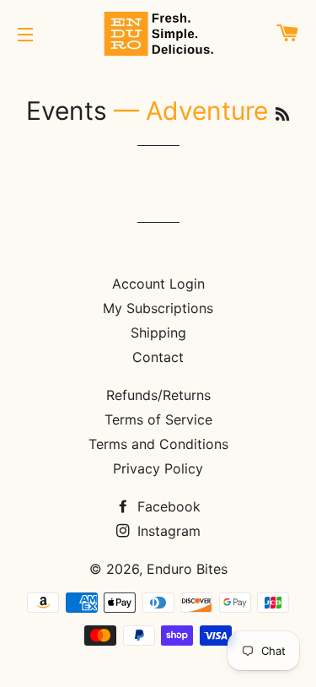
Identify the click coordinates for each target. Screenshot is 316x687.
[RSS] (282, 114)
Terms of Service (158, 419)
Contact (158, 357)
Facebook (167, 506)
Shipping (158, 332)
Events (66, 110)
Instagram (167, 530)
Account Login (158, 283)
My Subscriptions (158, 308)
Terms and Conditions (158, 443)
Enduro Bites (187, 568)
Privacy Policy (158, 468)
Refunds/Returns (158, 395)
